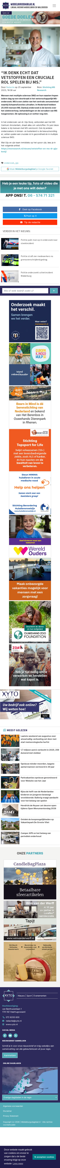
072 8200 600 (12, 1017)
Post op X (31, 215)
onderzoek (9, 163)
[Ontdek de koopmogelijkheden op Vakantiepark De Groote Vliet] (10, 824)
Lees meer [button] (18, 1163)
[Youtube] (10, 1035)
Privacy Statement (10, 1116)
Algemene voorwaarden (13, 1106)
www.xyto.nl (12, 1024)
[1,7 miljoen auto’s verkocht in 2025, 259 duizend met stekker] (10, 754)
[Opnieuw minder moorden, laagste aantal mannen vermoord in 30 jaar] (10, 768)
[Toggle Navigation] (54, 6)
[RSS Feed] (16, 1035)
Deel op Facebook (32, 209)
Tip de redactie (32, 222)
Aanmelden (10, 1055)
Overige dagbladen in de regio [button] (17, 1097)
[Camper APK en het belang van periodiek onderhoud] (10, 838)
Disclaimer (7, 1111)
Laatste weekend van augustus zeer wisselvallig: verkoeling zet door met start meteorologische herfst (39, 739)
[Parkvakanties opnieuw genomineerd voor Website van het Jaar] (10, 782)
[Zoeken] (54, 290)
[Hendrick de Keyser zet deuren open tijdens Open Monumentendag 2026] (10, 810)
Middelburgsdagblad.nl (23, 4)
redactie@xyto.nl (13, 1021)
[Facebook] (5, 1035)
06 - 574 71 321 (41, 195)
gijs (17, 163)
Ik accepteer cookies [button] (44, 1157)
